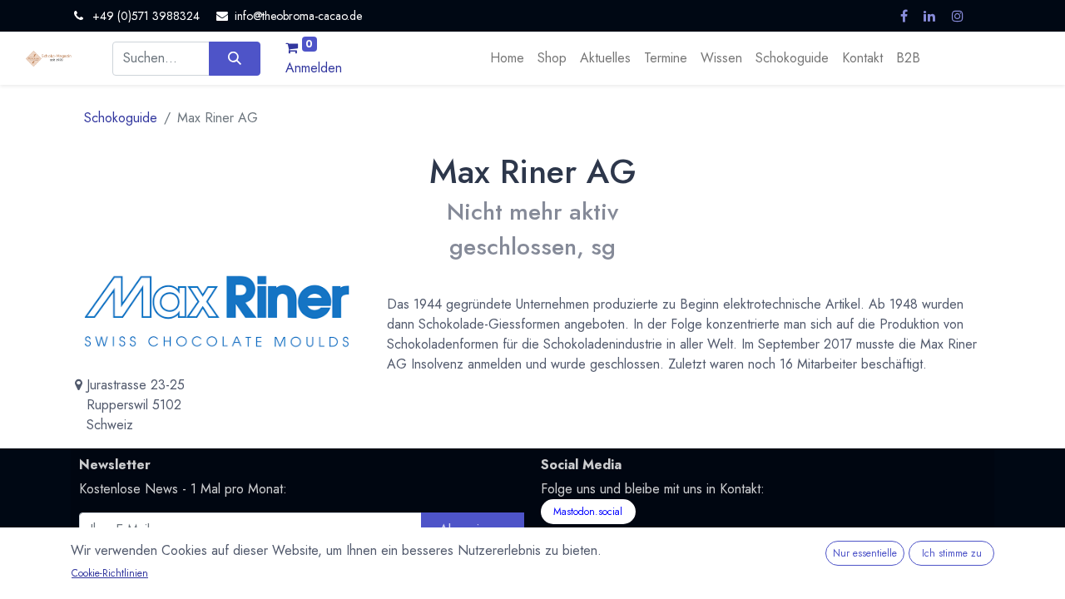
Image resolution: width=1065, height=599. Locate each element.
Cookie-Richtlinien (110, 573)
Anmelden (313, 67)
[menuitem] (507, 58)
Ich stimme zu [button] (952, 553)
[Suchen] (234, 58)
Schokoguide (120, 117)
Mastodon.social (587, 511)
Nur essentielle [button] (865, 553)
